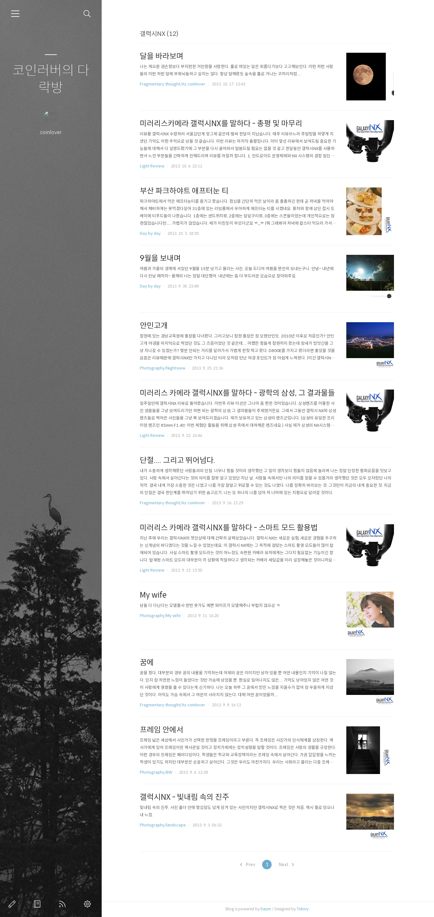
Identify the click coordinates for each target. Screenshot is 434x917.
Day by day (150, 233)
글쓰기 (13, 904)
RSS (63, 904)
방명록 (38, 904)
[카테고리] (15, 14)
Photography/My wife (160, 615)
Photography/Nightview (162, 368)
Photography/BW (156, 772)
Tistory (303, 909)
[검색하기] (87, 13)
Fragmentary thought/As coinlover (172, 84)
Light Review (152, 166)
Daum (266, 909)
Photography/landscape (163, 825)
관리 (88, 904)
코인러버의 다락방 (51, 79)
